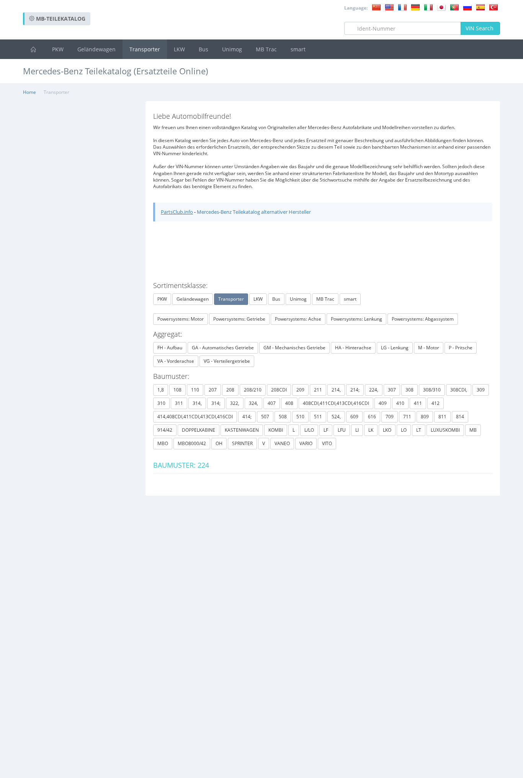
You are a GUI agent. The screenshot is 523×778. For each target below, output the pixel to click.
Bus (203, 49)
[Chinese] (376, 7)
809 (425, 416)
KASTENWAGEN (242, 430)
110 (195, 390)
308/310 (432, 390)
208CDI (279, 390)
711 (407, 416)
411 (418, 403)
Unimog (232, 49)
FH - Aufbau (169, 347)
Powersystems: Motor (180, 319)
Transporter (144, 49)
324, (253, 403)
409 (383, 403)
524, (336, 416)
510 (300, 416)
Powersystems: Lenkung (356, 319)
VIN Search (480, 28)
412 (435, 403)
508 (283, 416)
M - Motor (428, 347)
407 (272, 403)
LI (357, 430)
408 (289, 403)
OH (219, 443)
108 (177, 390)
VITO (327, 443)
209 (300, 390)
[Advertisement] (360, 92)
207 (213, 390)
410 (400, 403)
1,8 (160, 390)
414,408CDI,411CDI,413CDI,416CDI (195, 416)
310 (161, 403)
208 (230, 390)
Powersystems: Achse (298, 319)
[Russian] (467, 7)
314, (197, 403)
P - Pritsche (460, 347)
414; (247, 416)
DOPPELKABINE (198, 430)
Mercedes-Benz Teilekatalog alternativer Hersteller (254, 211)
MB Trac (266, 49)
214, (336, 390)
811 (442, 416)
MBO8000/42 (192, 443)
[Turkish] (493, 7)
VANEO (282, 443)
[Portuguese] (454, 7)
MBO (162, 443)
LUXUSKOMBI (445, 430)
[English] (389, 7)
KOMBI (275, 430)
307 (392, 390)
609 (354, 416)
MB (473, 430)
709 (390, 416)
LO (404, 430)
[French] (402, 7)
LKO (387, 430)
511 (318, 416)
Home (29, 92)
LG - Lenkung (395, 347)
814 (460, 416)
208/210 (253, 390)
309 (481, 390)
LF (326, 430)
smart (298, 49)
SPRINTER (242, 443)
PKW (58, 49)
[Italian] (428, 7)
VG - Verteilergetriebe (227, 361)
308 (409, 390)
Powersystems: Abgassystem (423, 319)
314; (216, 403)
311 (179, 403)
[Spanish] (480, 7)
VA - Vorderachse (175, 361)
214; (355, 390)
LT (418, 430)
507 (265, 416)
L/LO (309, 430)
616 (372, 416)
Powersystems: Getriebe (239, 319)
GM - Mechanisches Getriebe (294, 347)
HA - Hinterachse (353, 347)
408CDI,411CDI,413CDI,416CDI (336, 403)
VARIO (305, 443)
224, (373, 390)
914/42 (164, 430)
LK (370, 430)
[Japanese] (441, 7)
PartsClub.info (177, 211)
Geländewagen (96, 49)
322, (234, 403)
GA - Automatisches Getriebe (223, 347)
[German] (415, 7)
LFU (342, 430)
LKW (179, 49)
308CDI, (458, 390)
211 (318, 390)
